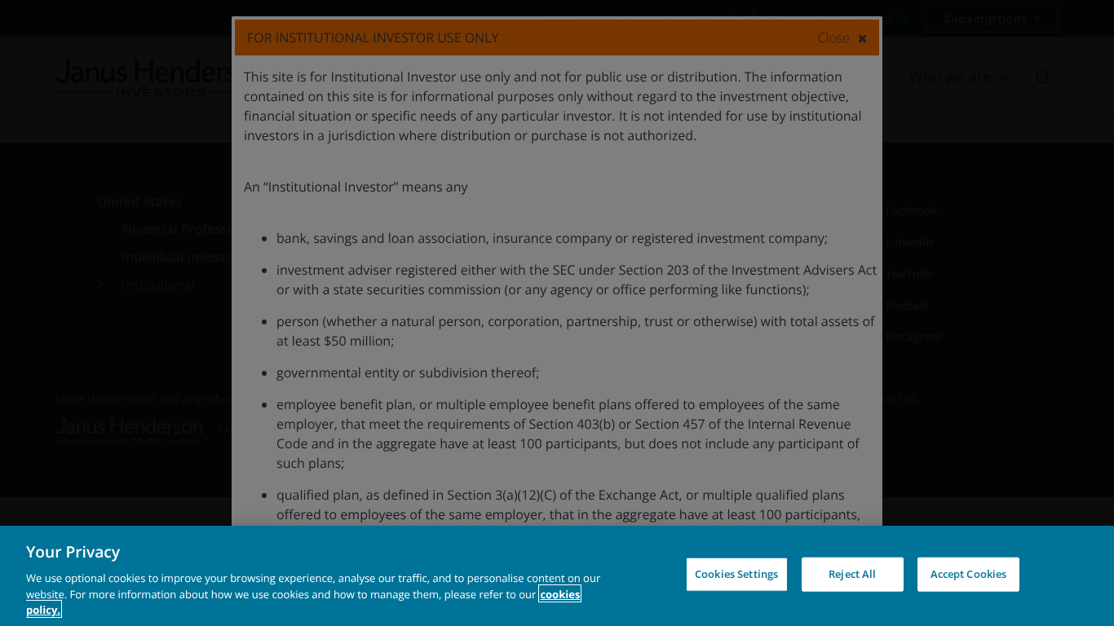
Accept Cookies (969, 573)
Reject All (852, 573)
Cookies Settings (736, 573)
